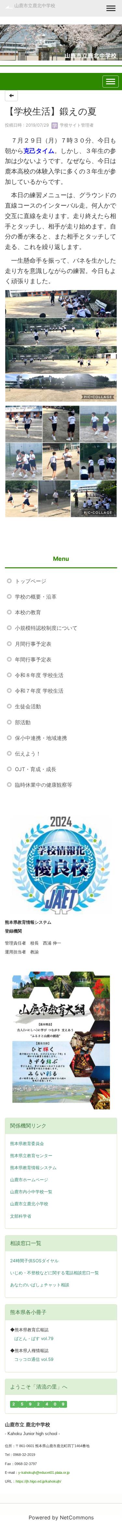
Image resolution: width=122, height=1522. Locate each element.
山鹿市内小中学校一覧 (31, 1191)
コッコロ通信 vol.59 (33, 1359)
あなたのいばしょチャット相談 (39, 1284)
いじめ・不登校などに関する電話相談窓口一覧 (54, 1272)
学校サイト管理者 (76, 125)
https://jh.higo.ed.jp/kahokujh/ (38, 1481)
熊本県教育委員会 (27, 1143)
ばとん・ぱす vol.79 (33, 1338)
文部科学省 (20, 1216)
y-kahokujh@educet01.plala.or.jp (44, 1472)
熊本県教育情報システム (33, 1167)
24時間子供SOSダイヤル (34, 1260)
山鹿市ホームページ (29, 1179)
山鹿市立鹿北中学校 (34, 5)
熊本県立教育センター (31, 1155)
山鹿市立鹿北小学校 (29, 1203)
